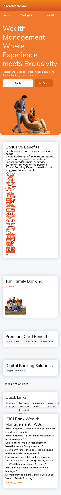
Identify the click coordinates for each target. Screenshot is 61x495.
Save (45, 83)
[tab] (13, 341)
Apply (18, 83)
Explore (10, 286)
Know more (29, 75)
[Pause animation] (6, 254)
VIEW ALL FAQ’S (14, 482)
